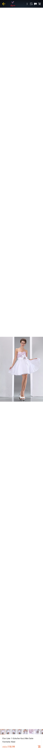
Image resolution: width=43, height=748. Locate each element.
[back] (3, 4)
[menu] (27, 4)
